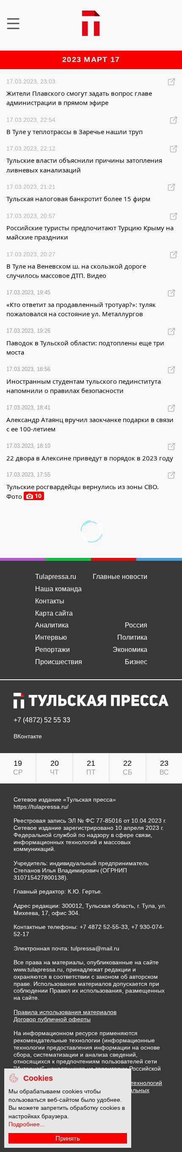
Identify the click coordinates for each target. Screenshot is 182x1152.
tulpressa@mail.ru (95, 948)
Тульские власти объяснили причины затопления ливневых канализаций (84, 165)
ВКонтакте (28, 736)
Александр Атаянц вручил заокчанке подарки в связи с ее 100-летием (90, 424)
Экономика (130, 649)
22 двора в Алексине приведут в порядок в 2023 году (89, 458)
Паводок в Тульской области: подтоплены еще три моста (85, 348)
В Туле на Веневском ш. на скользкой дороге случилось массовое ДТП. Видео (76, 271)
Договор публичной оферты (52, 1019)
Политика (132, 637)
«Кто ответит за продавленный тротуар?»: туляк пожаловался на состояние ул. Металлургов (81, 309)
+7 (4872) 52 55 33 (42, 720)
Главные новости (120, 576)
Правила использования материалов (65, 1012)
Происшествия (58, 661)
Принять (67, 1138)
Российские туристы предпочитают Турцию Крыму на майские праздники (90, 232)
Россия (136, 625)
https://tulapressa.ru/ (41, 806)
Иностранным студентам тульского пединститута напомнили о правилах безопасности (83, 386)
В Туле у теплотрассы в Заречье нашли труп (74, 131)
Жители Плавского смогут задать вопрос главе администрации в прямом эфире (79, 98)
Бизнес (136, 661)
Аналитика (52, 625)
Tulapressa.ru (55, 576)
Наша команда (58, 588)
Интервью (51, 637)
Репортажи (52, 649)
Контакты (49, 601)
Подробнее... (26, 1124)
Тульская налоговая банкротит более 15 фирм (78, 198)
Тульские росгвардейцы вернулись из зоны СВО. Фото (82, 491)
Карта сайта (54, 613)
